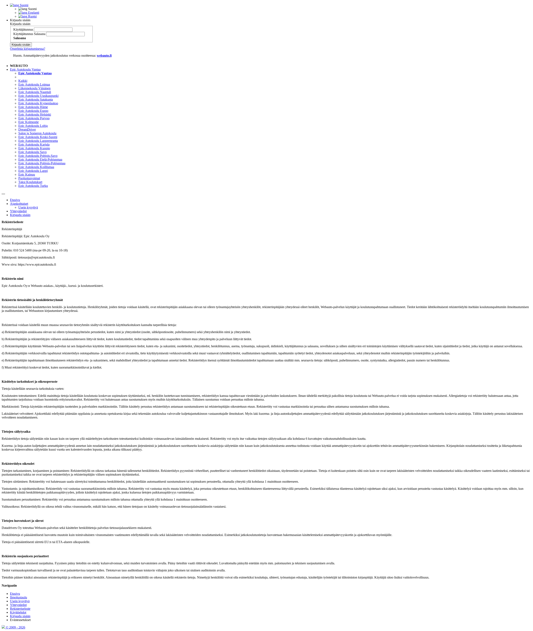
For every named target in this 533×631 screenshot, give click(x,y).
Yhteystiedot (18, 211)
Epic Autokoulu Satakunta (35, 99)
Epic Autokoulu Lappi (33, 170)
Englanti (33, 12)
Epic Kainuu (26, 174)
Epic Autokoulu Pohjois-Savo (37, 155)
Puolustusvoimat (29, 178)
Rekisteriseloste (20, 608)
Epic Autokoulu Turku (33, 185)
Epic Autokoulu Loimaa (34, 84)
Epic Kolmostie (28, 122)
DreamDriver (27, 129)
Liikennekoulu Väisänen (34, 88)
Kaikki (22, 80)
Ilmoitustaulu (18, 597)
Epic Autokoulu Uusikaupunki (38, 95)
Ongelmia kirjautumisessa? (27, 48)
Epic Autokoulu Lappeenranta (38, 140)
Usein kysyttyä (28, 207)
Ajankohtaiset (19, 203)
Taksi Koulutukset (30, 182)
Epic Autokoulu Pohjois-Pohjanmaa (41, 163)
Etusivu (15, 200)
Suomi (23, 5)
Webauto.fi (104, 55)
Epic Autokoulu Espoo (33, 110)
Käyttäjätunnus (23, 29)
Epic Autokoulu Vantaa (25, 69)
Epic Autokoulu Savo (32, 152)
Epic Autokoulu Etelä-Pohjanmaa (40, 159)
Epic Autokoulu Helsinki (34, 114)
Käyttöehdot (18, 612)
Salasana (39, 34)
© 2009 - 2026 (15, 627)
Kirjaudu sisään (20, 20)
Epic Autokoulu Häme (33, 107)
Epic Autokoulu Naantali (34, 92)
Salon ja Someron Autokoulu (37, 133)
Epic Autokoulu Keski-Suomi (37, 137)
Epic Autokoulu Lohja (33, 125)
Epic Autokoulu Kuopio (34, 148)
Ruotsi (32, 16)
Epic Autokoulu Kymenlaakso (38, 103)
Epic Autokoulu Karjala (34, 144)
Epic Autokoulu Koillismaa (36, 167)
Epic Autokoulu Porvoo (34, 118)
